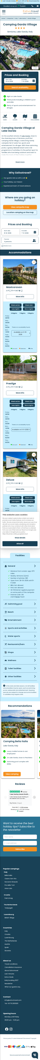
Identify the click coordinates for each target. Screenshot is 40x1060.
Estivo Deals (9, 977)
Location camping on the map (20, 212)
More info (20, 296)
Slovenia (8, 951)
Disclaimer (26, 1038)
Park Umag (9, 898)
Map (25, 119)
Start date (9, 79)
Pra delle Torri (10, 885)
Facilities (5, 119)
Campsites (10, 18)
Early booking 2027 (11, 980)
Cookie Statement (17, 1038)
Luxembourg (9, 938)
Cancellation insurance (13, 967)
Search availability (20, 87)
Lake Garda (22, 18)
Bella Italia (8, 875)
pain (7, 947)
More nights (29, 309)
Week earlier (15, 305)
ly (7, 931)
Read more (20, 162)
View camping (12, 774)
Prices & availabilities (35, 119)
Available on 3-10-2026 (20, 333)
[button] (2, 52)
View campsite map (20, 207)
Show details (20, 538)
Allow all (20, 544)
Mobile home (7, 246)
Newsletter (9, 984)
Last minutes (9, 974)
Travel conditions (11, 964)
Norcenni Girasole (11, 882)
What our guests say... (13, 987)
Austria (7, 944)
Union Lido (8, 888)
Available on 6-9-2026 (20, 430)
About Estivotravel (11, 971)
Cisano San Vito (10, 879)
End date (24, 79)
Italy (16, 18)
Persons (6, 239)
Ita (6, 931)
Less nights (15, 309)
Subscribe (20, 849)
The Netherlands (11, 941)
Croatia (7, 934)
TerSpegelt (9, 908)
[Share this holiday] (34, 262)
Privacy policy (7, 1038)
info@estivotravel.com (13, 1000)
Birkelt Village (9, 918)
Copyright (33, 1038)
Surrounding (15, 119)
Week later (29, 305)
